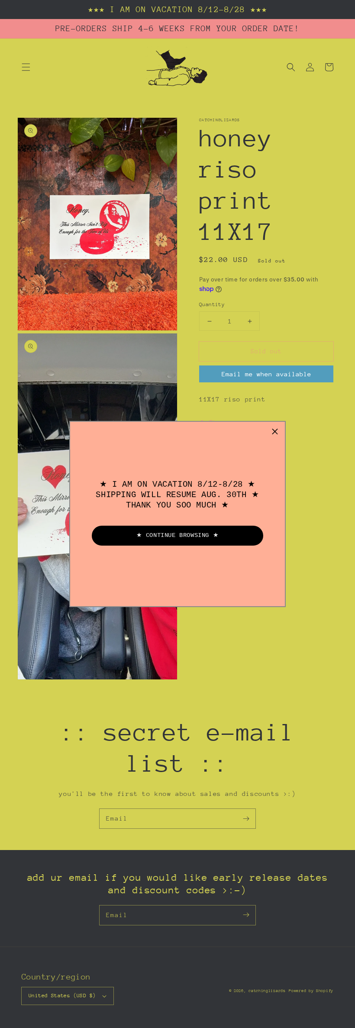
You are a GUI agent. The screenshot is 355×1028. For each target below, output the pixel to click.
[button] (274, 431)
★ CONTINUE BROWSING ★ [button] (177, 535)
